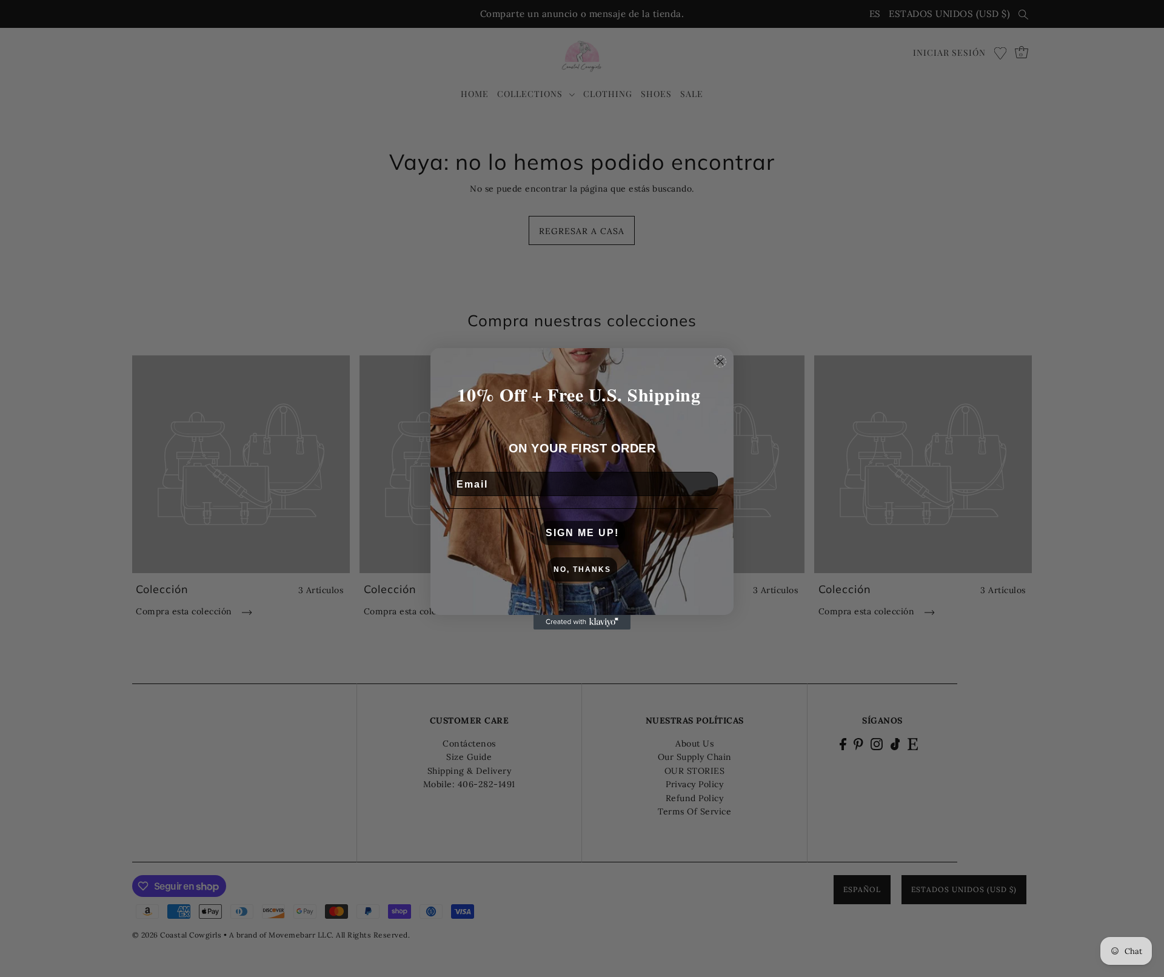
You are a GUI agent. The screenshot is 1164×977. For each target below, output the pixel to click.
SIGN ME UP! (582, 533)
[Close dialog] (720, 361)
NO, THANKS (582, 569)
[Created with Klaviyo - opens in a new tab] (582, 622)
